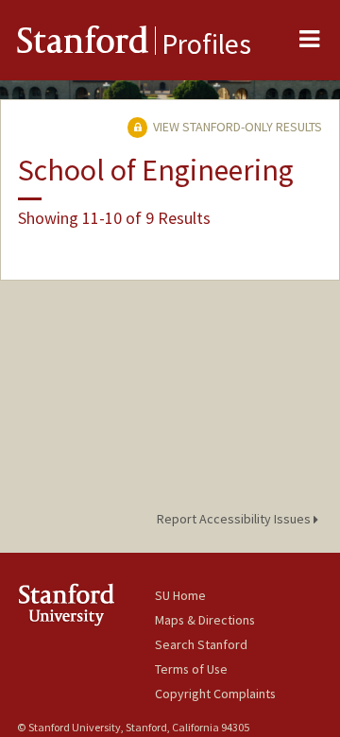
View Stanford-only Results (236, 126)
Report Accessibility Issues (235, 518)
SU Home (180, 595)
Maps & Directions (205, 619)
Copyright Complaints (215, 693)
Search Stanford (201, 644)
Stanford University (86, 604)
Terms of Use (191, 668)
